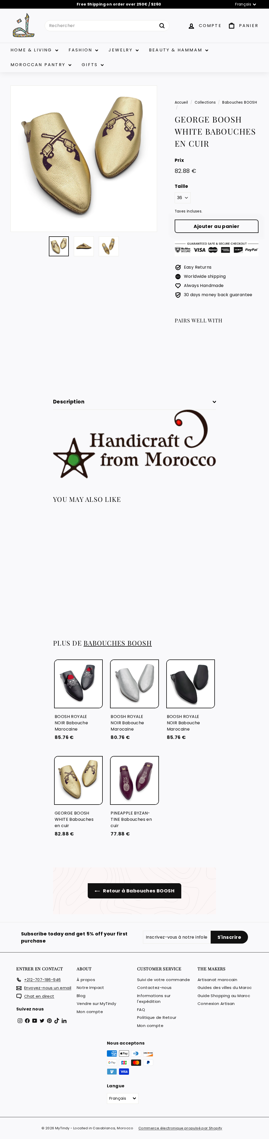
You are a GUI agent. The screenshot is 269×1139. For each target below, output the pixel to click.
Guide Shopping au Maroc (224, 995)
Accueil (181, 102)
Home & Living (32, 50)
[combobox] (107, 25)
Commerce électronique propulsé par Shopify (180, 1128)
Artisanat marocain (217, 979)
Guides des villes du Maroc (225, 987)
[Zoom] (84, 159)
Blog (81, 995)
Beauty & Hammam (176, 50)
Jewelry (121, 50)
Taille (181, 186)
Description (68, 401)
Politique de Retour (157, 1017)
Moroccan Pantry (39, 65)
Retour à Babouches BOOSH (138, 890)
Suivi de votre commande (163, 979)
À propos (86, 979)
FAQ (141, 1009)
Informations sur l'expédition (153, 998)
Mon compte (90, 1011)
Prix (179, 160)
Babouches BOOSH (239, 102)
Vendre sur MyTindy (96, 1003)
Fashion (81, 50)
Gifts (91, 65)
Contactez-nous (154, 987)
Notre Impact (90, 987)
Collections (205, 102)
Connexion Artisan (216, 1003)
